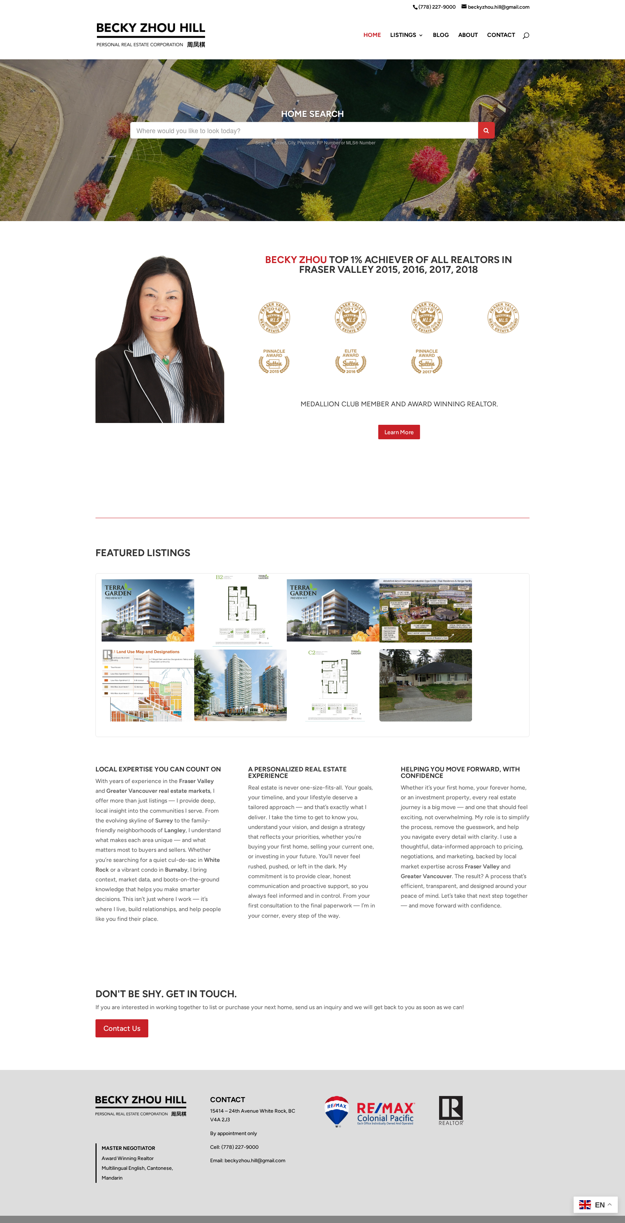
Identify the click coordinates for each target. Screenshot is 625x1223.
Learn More (399, 431)
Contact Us (121, 1028)
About (468, 35)
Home (372, 35)
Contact (501, 35)
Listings (403, 35)
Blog (441, 35)
